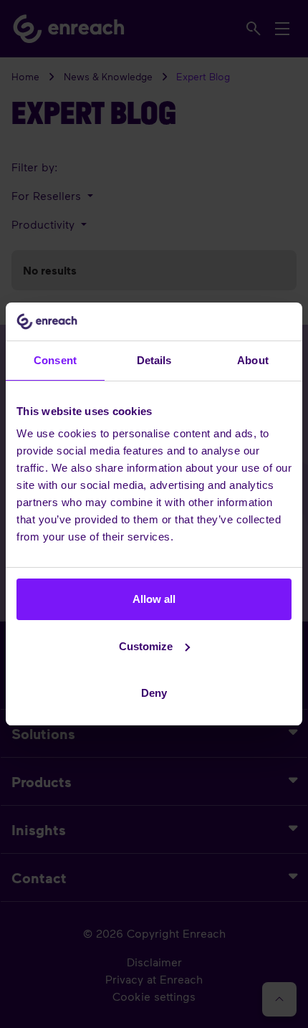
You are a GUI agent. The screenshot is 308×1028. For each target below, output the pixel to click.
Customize (146, 646)
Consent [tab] (55, 360)
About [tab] (253, 360)
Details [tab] (154, 360)
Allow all (154, 599)
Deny (154, 693)
